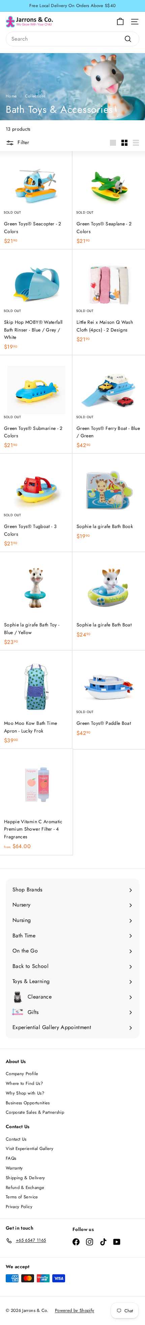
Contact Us (16, 1139)
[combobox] (72, 39)
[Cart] (120, 22)
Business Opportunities (28, 1103)
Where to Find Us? (24, 1083)
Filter (23, 142)
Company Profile (22, 1073)
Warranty (14, 1168)
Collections (35, 96)
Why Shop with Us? (25, 1093)
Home (11, 96)
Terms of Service (22, 1197)
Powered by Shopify (74, 1310)
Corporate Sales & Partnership (35, 1112)
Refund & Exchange (25, 1187)
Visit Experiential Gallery (29, 1148)
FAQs (11, 1158)
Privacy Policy (19, 1206)
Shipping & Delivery (25, 1178)
